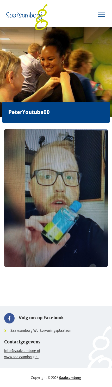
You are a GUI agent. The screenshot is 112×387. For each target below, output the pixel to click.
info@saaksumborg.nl (22, 351)
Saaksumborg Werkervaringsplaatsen (40, 330)
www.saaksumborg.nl (21, 357)
